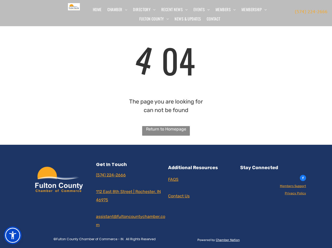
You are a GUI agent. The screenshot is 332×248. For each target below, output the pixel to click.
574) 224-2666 (312, 11)
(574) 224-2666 (111, 175)
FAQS (173, 179)
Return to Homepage (166, 129)
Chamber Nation (228, 240)
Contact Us (179, 196)
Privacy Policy (295, 193)
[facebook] (303, 178)
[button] (12, 235)
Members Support (293, 186)
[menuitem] (97, 9)
